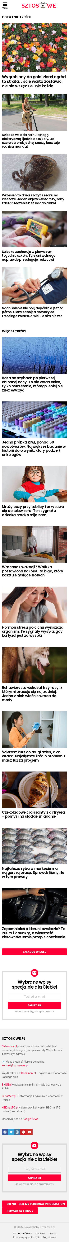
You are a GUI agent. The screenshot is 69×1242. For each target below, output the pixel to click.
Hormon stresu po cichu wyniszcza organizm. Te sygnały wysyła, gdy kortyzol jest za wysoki (32, 631)
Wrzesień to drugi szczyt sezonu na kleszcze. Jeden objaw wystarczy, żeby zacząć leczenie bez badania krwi (33, 199)
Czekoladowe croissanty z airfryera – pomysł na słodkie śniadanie (33, 814)
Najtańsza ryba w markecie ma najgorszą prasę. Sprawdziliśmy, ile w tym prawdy (33, 872)
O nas (52, 1233)
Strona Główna (22, 1233)
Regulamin (49, 1237)
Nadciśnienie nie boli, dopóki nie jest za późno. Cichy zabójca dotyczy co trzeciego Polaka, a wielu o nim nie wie (32, 312)
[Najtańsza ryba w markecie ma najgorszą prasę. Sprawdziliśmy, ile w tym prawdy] (34, 846)
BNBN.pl (7, 1084)
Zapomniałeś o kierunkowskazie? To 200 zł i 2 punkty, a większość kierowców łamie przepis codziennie (33, 933)
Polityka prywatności (26, 1237)
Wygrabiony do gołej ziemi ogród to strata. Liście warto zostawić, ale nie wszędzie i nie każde (34, 81)
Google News (30, 1119)
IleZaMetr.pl (9, 1096)
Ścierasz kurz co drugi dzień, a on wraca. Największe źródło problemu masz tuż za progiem (33, 756)
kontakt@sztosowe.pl (15, 1065)
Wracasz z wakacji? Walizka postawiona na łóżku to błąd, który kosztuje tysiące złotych (32, 571)
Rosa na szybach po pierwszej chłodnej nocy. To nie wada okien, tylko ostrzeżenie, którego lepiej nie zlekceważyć (32, 384)
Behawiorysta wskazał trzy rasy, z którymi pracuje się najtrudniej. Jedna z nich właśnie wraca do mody (32, 693)
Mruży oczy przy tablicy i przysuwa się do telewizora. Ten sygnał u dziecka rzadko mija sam (33, 511)
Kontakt (40, 1233)
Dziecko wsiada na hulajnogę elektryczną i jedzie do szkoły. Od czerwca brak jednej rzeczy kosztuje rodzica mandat (31, 141)
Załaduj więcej (34, 952)
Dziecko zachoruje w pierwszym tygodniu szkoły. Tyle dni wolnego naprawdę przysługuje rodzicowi (28, 255)
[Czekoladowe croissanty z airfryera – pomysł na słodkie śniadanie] (34, 790)
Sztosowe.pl (9, 1046)
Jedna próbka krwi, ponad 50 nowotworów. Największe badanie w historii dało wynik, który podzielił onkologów (34, 448)
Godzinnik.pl (28, 1073)
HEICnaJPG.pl (10, 1107)
